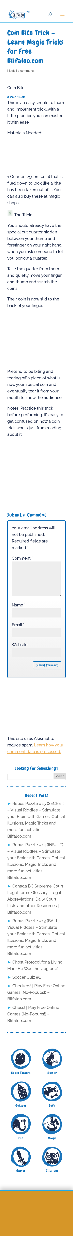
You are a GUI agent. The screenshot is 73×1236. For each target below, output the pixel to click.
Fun (20, 1138)
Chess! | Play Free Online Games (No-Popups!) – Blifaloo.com (33, 1014)
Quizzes (20, 1105)
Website (20, 644)
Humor (52, 1073)
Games (20, 1171)
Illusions (52, 1171)
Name (19, 605)
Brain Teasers (21, 1073)
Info (52, 1105)
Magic (11, 70)
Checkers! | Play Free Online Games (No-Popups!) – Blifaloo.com (36, 992)
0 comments (26, 70)
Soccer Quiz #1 (26, 977)
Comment (22, 558)
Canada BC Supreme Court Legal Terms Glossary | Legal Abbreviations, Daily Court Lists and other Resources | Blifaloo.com (35, 899)
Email (18, 624)
